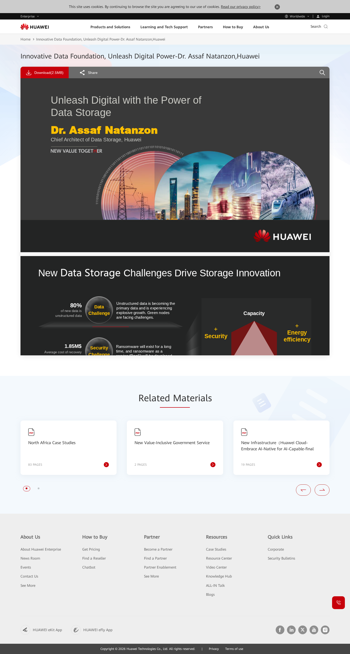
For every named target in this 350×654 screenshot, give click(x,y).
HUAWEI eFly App (97, 630)
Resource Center (219, 558)
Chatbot (88, 567)
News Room (30, 558)
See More (27, 585)
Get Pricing (91, 549)
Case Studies (216, 549)
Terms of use (234, 649)
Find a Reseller (94, 558)
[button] (26, 488)
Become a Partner (158, 549)
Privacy (214, 649)
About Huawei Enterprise (40, 549)
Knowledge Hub (219, 576)
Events (25, 567)
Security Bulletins (281, 558)
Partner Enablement (160, 567)
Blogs (210, 594)
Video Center (216, 567)
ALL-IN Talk (215, 585)
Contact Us (29, 576)
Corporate (276, 549)
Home (25, 39)
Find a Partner (155, 558)
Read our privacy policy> (241, 7)
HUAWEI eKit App (47, 630)
